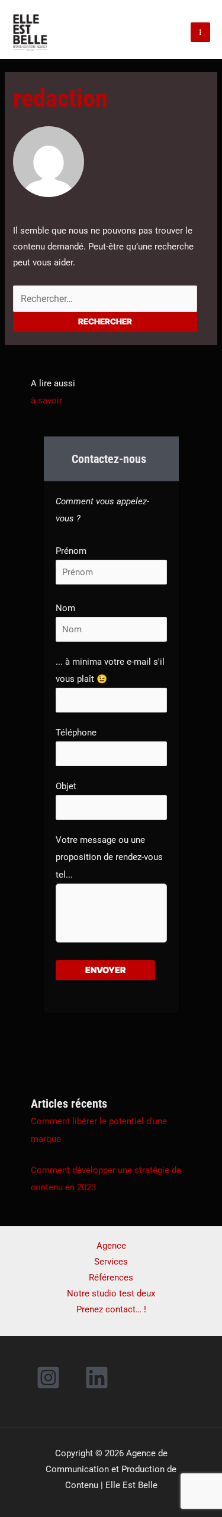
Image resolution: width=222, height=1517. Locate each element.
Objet (66, 786)
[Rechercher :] (105, 299)
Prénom (71, 551)
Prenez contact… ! (111, 1309)
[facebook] (50, 1377)
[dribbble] (99, 1377)
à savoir (46, 400)
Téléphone (76, 732)
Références (111, 1277)
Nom (65, 608)
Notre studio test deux (111, 1293)
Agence (111, 1245)
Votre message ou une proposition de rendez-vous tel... (109, 857)
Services (111, 1261)
